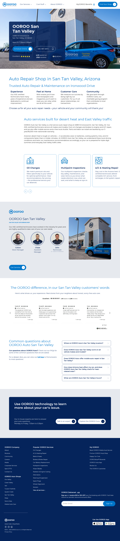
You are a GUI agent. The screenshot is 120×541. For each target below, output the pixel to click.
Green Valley (9, 482)
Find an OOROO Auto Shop (99, 453)
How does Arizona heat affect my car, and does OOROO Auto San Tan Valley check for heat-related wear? (83, 369)
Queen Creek (9, 492)
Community (9, 456)
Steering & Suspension (40, 478)
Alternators (36, 475)
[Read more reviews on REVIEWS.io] (102, 329)
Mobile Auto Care (10, 504)
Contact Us (8, 471)
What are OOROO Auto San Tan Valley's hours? (83, 378)
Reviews (7, 453)
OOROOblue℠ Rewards (97, 459)
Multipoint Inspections (40, 465)
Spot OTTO (8, 468)
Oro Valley (8, 479)
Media (7, 462)
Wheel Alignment (39, 484)
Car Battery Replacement (41, 462)
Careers (7, 459)
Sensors (35, 487)
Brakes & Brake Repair (40, 459)
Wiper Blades (37, 468)
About (7, 450)
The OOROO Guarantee (97, 468)
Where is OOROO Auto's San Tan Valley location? (83, 343)
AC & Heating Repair (39, 453)
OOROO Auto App (96, 462)
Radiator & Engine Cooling (41, 471)
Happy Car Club (95, 456)
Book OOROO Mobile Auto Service (101, 450)
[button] (26, 4)
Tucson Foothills (10, 488)
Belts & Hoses (37, 456)
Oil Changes (37, 450)
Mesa (6, 498)
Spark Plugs (37, 481)
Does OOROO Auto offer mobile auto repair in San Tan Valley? (84, 359)
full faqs (41, 357)
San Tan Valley (9, 495)
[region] (60, 313)
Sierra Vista (8, 501)
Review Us (93, 465)
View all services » (39, 490)
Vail (6, 485)
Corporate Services (11, 465)
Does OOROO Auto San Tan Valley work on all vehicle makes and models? (82, 351)
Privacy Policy (8, 531)
